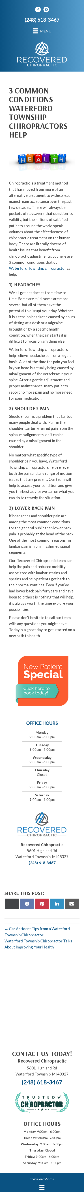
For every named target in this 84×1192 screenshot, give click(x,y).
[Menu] (41, 1187)
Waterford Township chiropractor (37, 268)
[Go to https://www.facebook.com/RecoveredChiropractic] (38, 10)
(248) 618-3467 (42, 20)
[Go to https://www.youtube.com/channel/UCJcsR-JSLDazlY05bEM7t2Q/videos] (46, 10)
